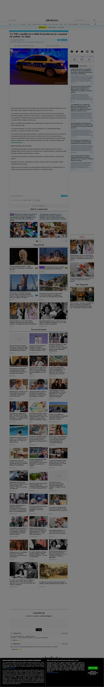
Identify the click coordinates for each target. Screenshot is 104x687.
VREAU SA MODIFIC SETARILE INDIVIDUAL (93, 673)
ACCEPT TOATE (93, 668)
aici (13, 678)
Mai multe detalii (10, 667)
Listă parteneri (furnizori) (52, 672)
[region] (52, 672)
